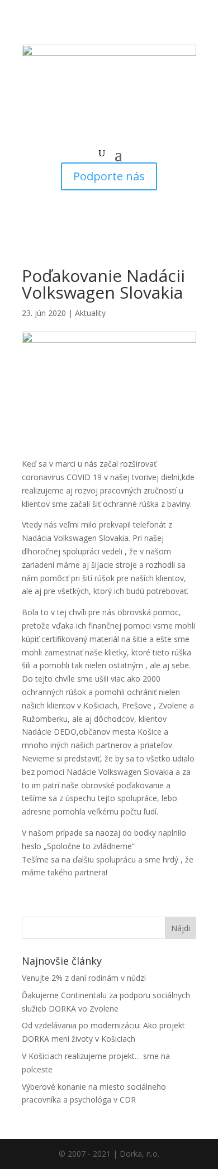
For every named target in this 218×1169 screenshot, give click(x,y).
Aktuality (90, 313)
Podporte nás (109, 176)
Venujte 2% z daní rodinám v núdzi (84, 977)
